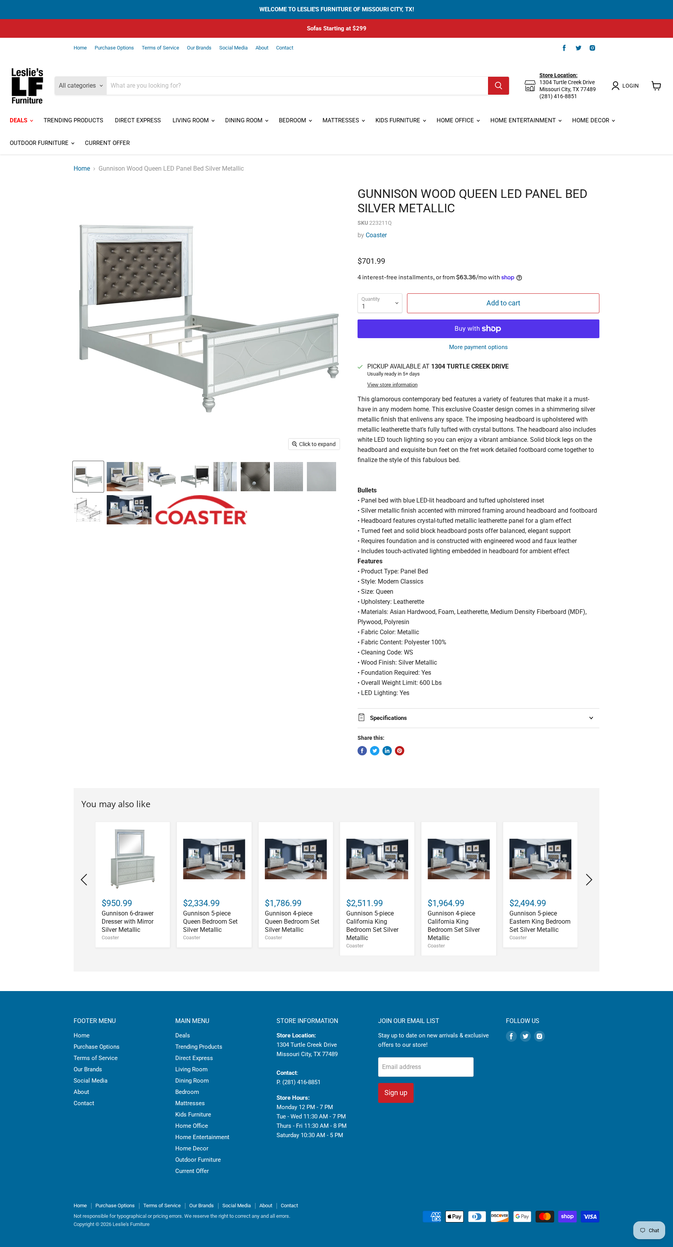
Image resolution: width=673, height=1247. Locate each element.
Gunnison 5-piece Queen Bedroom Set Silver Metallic (210, 921)
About (261, 48)
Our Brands (199, 48)
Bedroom (293, 120)
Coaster (376, 235)
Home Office (456, 120)
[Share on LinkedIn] (387, 750)
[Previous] (85, 879)
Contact (284, 48)
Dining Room (244, 120)
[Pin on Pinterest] (399, 750)
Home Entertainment (523, 120)
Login (630, 86)
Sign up (395, 1092)
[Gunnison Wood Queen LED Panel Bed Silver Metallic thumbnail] (88, 476)
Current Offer (107, 142)
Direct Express (138, 120)
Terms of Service (160, 48)
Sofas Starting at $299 (336, 28)
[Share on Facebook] (362, 750)
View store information (392, 385)
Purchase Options (114, 48)
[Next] (587, 879)
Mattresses (341, 120)
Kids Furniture (398, 120)
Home (80, 48)
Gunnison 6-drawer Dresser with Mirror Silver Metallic (127, 921)
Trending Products (73, 120)
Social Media (233, 48)
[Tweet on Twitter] (374, 750)
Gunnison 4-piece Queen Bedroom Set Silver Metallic (292, 921)
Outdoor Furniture (40, 142)
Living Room (191, 120)
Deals (19, 120)
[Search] (498, 86)
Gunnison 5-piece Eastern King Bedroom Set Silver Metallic (540, 921)
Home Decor (591, 120)
